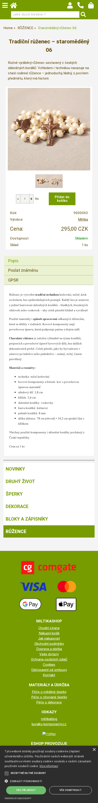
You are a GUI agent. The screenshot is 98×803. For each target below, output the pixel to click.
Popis (13, 260)
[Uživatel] (72, 7)
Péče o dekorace (49, 702)
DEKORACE (17, 506)
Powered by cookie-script (18, 798)
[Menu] (5, 5)
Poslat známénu (23, 270)
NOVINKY (15, 469)
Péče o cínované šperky (49, 697)
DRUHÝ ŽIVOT (20, 481)
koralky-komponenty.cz (49, 724)
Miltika (83, 219)
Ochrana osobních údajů (49, 659)
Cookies (49, 665)
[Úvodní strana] (15, 7)
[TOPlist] (49, 734)
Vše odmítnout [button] (70, 790)
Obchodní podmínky (49, 644)
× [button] (94, 749)
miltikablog (49, 719)
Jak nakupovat (49, 638)
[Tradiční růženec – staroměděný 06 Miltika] (49, 129)
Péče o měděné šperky (49, 692)
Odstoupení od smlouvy (49, 670)
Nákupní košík (49, 633)
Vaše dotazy (49, 654)
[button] (49, 781)
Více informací (48, 766)
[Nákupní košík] (93, 7)
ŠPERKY (14, 494)
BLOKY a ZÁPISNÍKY (27, 519)
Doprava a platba (49, 649)
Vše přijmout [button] (26, 790)
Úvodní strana (49, 628)
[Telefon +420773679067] (82, 9)
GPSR (13, 280)
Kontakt (49, 675)
